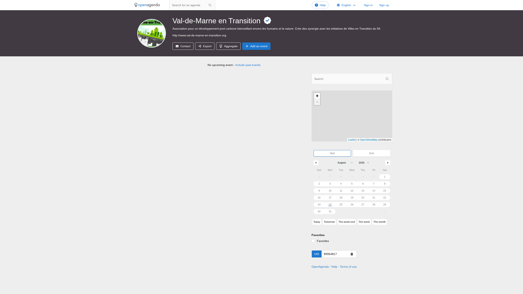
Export (207, 46)
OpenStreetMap (369, 139)
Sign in (368, 5)
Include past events (247, 65)
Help (323, 5)
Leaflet (352, 139)
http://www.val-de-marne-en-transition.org (199, 35)
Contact (185, 46)
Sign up (384, 5)
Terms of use (348, 266)
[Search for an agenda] (210, 5)
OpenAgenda (320, 266)
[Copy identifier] (351, 254)
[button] (317, 96)
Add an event (258, 46)
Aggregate (231, 46)
